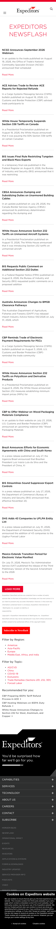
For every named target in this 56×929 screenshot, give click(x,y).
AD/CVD (12, 667)
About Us (8, 799)
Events (5, 843)
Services (8, 786)
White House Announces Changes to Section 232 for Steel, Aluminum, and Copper (22, 713)
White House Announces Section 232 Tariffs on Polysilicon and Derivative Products (24, 376)
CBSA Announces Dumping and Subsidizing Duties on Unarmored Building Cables (28, 195)
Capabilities (10, 779)
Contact (8, 813)
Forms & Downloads (12, 864)
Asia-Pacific (13, 648)
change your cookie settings (15, 917)
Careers (8, 806)
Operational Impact (12, 838)
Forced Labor (14, 683)
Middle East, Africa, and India (23, 654)
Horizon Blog (9, 828)
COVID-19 (12, 673)
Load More (12, 589)
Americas (12, 645)
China (10, 670)
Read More (8, 74)
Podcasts (7, 880)
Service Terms (9, 890)
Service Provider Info (13, 875)
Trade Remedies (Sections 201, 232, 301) (29, 680)
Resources (7, 849)
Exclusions (13, 677)
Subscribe (9, 819)
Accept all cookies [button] (19, 923)
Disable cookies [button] (39, 923)
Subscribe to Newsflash (16, 630)
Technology (11, 792)
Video (5, 885)
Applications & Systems (14, 859)
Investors (7, 854)
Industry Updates (11, 869)
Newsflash (8, 833)
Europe (11, 651)
